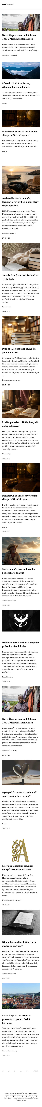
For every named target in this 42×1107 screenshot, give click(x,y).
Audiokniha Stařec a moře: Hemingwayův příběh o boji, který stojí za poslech (20, 202)
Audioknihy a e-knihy (9, 233)
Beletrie (4, 151)
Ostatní (4, 103)
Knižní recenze (6, 307)
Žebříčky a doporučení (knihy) (11, 380)
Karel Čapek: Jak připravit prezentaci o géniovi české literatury (16, 1019)
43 (27, 1071)
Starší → (37, 1071)
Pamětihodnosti (8, 4)
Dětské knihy (6, 454)
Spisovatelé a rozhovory (9, 55)
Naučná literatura (7, 677)
